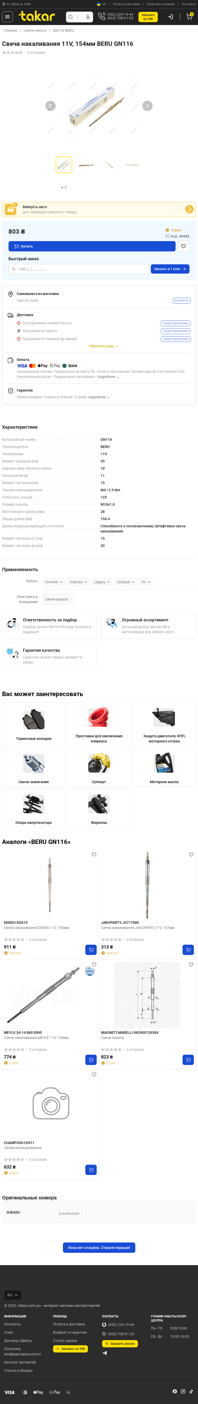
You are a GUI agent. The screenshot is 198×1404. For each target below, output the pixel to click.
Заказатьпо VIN (148, 17)
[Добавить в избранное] (183, 246)
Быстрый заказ (24, 258)
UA (104, 4)
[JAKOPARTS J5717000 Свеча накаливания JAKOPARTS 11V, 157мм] (147, 885)
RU (9, 1295)
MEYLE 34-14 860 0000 (23, 1032)
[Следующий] (147, 105)
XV (144, 582)
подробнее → (108, 377)
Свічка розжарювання (23, 1148)
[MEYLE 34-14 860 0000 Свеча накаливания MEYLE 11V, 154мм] (50, 995)
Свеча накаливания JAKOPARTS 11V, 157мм (137, 928)
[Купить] (91, 950)
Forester (51, 582)
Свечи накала (35, 30)
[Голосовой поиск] (88, 17)
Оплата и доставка (126, 4)
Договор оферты (18, 1341)
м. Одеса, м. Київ (19, 4)
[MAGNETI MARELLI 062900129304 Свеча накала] (147, 995)
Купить (27, 246)
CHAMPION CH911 (19, 1143)
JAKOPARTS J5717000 (120, 922)
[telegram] (104, 1353)
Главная (11, 30)
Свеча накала (112, 1038)
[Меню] (7, 16)
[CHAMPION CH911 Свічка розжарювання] (50, 1105)
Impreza (76, 582)
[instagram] (183, 1391)
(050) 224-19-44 (121, 1325)
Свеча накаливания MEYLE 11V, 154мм (36, 1038)
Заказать (167, 269)
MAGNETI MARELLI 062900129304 (129, 1032)
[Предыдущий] (50, 105)
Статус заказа (65, 1341)
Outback (123, 582)
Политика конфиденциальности (22, 1351)
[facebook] (174, 1391)
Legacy (99, 582)
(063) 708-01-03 (121, 1334)
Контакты (189, 4)
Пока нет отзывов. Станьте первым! (99, 1248)
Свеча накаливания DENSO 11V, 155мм (36, 928)
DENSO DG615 (16, 922)
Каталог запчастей (20, 1362)
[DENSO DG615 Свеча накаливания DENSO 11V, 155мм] (50, 885)
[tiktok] (191, 1391)
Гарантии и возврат (160, 4)
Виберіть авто (35, 207)
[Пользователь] (170, 17)
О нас (8, 1332)
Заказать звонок (122, 1344)
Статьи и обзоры (18, 1370)
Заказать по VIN (73, 1349)
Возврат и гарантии (70, 1332)
